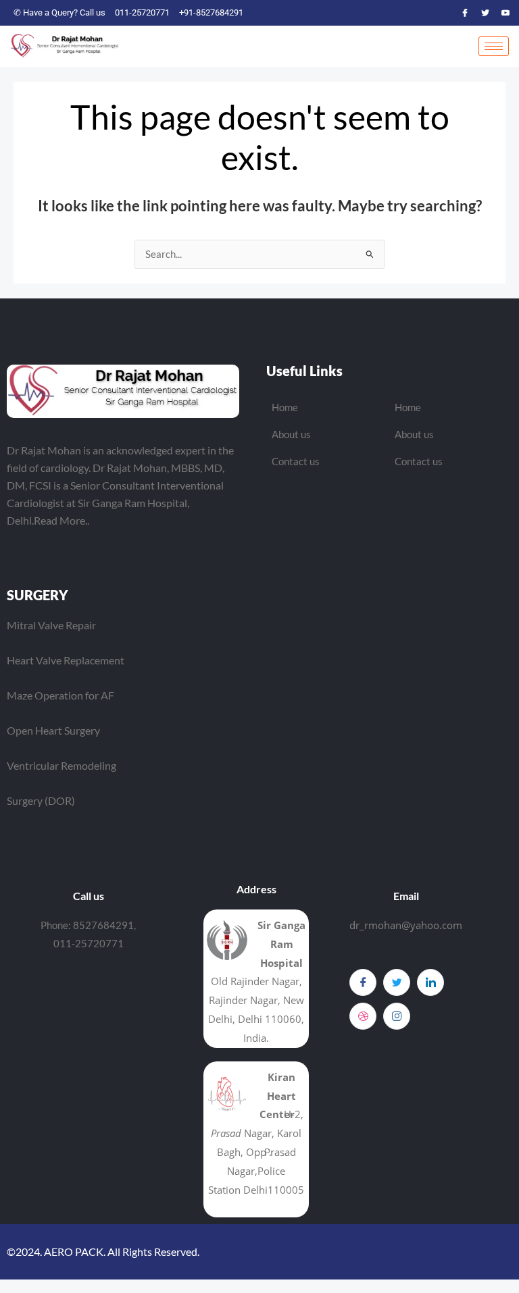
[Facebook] (465, 13)
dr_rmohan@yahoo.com (405, 925)
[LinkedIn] (430, 982)
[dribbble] (362, 1016)
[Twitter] (485, 13)
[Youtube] (505, 13)
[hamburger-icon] (493, 46)
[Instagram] (396, 1016)
